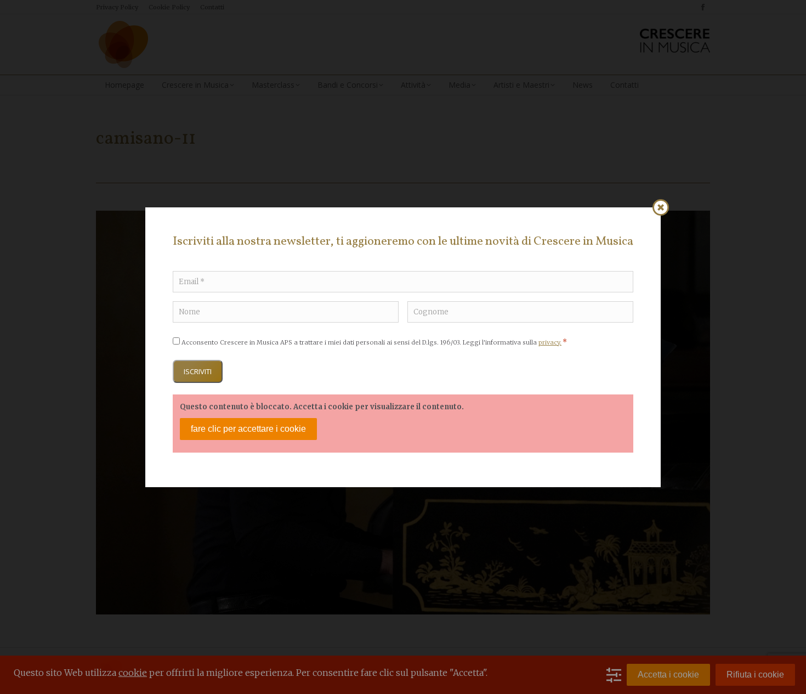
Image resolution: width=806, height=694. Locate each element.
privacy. (549, 342)
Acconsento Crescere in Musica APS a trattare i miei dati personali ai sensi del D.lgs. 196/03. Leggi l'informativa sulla (374, 342)
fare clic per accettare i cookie (248, 428)
